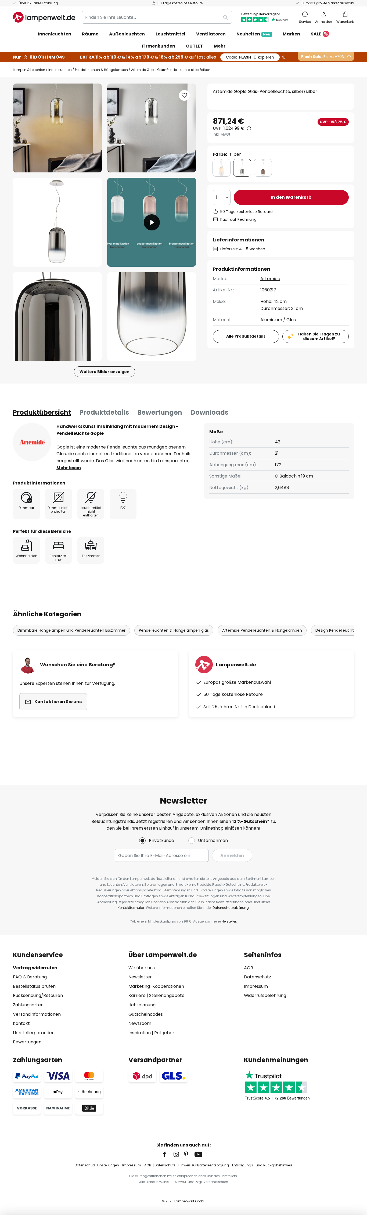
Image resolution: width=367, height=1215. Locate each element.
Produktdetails (104, 412)
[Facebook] (168, 1154)
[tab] (42, 412)
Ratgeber (164, 1033)
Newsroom (139, 1023)
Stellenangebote (167, 995)
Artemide (270, 279)
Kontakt (21, 1023)
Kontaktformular (131, 907)
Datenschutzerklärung (231, 907)
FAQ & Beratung (30, 977)
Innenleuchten (60, 69)
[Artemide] (32, 442)
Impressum (256, 986)
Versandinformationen (37, 1014)
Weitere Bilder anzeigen (104, 371)
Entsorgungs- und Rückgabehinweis (262, 1165)
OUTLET (194, 46)
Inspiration (139, 1033)
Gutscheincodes (145, 1014)
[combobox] (157, 17)
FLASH (250, 57)
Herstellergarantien (34, 1033)
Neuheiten (253, 34)
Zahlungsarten (28, 1005)
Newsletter (140, 977)
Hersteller (229, 921)
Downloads (209, 412)
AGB (248, 968)
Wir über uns (141, 968)
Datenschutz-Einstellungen (97, 1165)
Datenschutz (257, 977)
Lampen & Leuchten (29, 69)
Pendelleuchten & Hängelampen (101, 69)
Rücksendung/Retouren (38, 995)
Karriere (137, 995)
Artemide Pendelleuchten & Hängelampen (262, 630)
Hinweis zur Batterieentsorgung (203, 1165)
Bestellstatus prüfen (34, 986)
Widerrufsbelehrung (265, 995)
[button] (57, 222)
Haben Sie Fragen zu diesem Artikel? (319, 336)
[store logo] (44, 17)
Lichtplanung (142, 1005)
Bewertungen (160, 412)
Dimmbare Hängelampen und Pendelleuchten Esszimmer (71, 630)
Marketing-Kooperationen (156, 986)
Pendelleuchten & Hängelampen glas (174, 630)
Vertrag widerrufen (35, 968)
